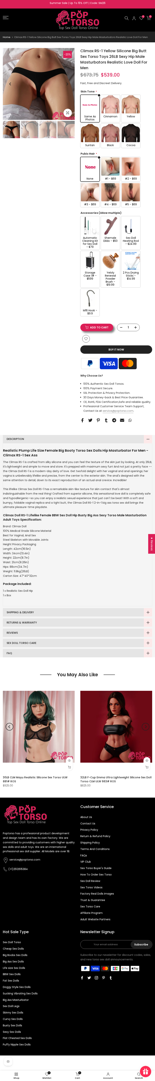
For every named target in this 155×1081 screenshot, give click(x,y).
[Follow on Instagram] (96, 978)
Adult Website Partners (95, 919)
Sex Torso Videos (91, 887)
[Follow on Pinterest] (103, 978)
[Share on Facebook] (82, 420)
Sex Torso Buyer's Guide (96, 868)
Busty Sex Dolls (12, 1025)
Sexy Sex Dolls (12, 1032)
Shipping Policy (90, 842)
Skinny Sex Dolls (13, 1012)
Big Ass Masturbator (16, 1000)
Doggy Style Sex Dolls (17, 987)
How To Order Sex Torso (96, 874)
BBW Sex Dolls (12, 974)
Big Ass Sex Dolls (13, 961)
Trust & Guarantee (92, 900)
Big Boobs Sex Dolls (15, 955)
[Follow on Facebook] (82, 978)
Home (6, 37)
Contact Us (87, 823)
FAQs (83, 855)
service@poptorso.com (118, 411)
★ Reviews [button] (152, 544)
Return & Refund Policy (95, 836)
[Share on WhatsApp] (130, 420)
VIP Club (85, 862)
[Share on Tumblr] (106, 420)
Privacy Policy (89, 830)
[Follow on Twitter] (89, 978)
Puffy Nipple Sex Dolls (17, 1044)
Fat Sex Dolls (11, 981)
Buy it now (116, 349)
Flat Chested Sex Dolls (17, 1038)
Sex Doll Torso (12, 942)
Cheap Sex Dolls (13, 949)
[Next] (67, 84)
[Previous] (10, 84)
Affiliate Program (91, 913)
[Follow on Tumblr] (110, 978)
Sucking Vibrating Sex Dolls (20, 993)
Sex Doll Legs (11, 1006)
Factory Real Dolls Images (97, 894)
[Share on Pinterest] (98, 420)
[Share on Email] (122, 420)
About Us (86, 817)
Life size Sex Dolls (14, 968)
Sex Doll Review (90, 881)
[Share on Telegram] (114, 420)
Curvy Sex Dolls (13, 1019)
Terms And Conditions (95, 849)
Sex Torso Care (90, 906)
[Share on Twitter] (90, 420)
